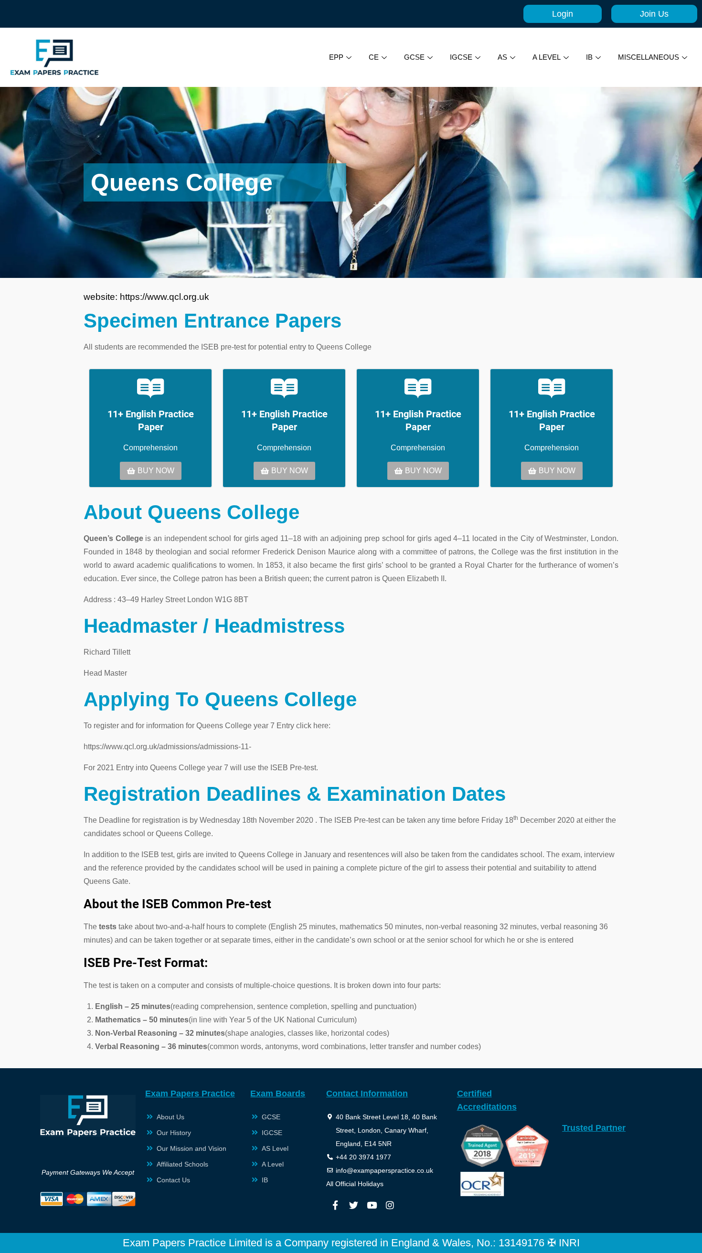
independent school (198, 538)
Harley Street (163, 599)
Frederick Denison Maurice (309, 552)
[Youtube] (371, 1205)
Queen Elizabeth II (413, 578)
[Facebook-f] (335, 1205)
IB (589, 57)
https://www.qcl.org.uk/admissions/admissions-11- (167, 747)
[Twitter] (353, 1205)
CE (374, 57)
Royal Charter (488, 565)
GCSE (414, 57)
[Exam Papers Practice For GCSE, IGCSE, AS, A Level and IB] (54, 57)
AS (502, 57)
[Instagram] (390, 1205)
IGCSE (461, 57)
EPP (336, 57)
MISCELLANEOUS (648, 57)
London (604, 538)
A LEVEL (546, 57)
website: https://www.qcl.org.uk (146, 297)
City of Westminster (553, 538)
